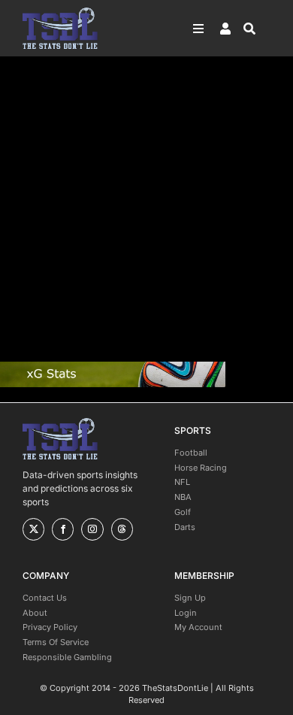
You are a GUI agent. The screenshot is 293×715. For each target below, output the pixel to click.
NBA (183, 497)
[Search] (256, 29)
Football (190, 452)
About (35, 612)
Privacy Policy (50, 627)
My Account (198, 627)
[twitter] (33, 529)
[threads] (122, 529)
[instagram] (92, 529)
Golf (182, 512)
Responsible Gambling (67, 657)
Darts (184, 527)
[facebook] (63, 529)
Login (185, 612)
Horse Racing (200, 467)
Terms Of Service (56, 642)
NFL (182, 482)
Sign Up (190, 597)
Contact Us (45, 597)
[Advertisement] (146, 209)
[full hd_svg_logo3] (60, 11)
